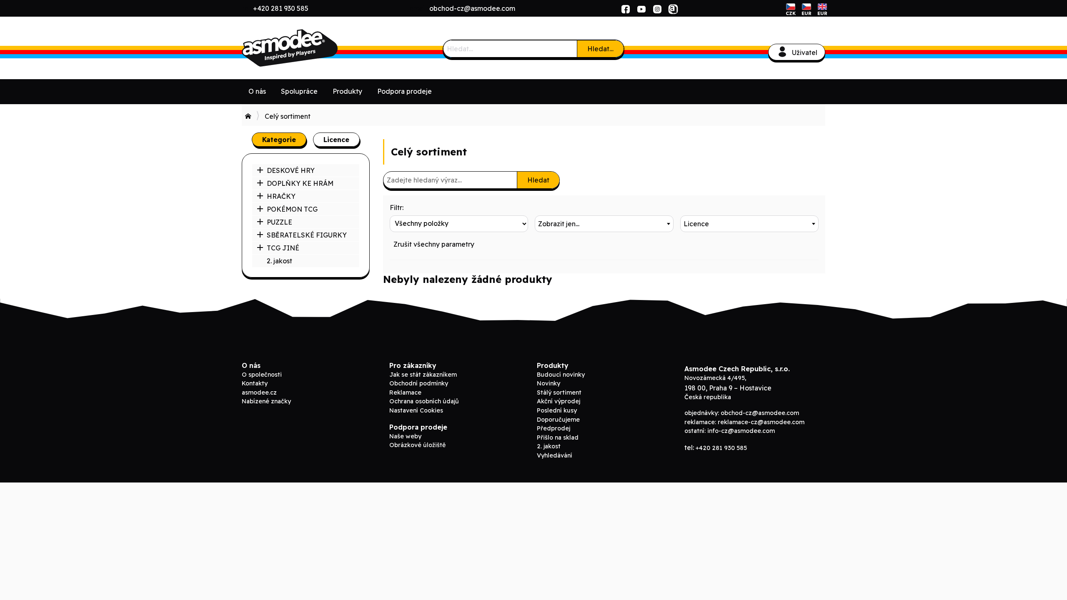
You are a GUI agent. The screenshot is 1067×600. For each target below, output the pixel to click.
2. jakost (279, 261)
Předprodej (553, 428)
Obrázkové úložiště (417, 445)
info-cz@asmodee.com (741, 431)
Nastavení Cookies (416, 410)
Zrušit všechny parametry (433, 244)
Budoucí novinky (561, 374)
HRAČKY (281, 196)
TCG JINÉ (283, 248)
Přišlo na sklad (558, 437)
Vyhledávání (554, 455)
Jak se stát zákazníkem (423, 374)
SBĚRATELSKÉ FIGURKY (307, 235)
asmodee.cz (259, 392)
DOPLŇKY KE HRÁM (300, 183)
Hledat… (600, 49)
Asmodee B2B (304, 48)
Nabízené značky (266, 401)
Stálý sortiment (559, 392)
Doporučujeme (558, 419)
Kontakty (255, 383)
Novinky (548, 383)
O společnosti (262, 374)
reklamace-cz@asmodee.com (761, 422)
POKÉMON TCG (292, 209)
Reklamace (405, 392)
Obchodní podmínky (418, 383)
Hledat (538, 180)
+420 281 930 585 (280, 8)
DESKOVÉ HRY (291, 170)
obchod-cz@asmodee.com (472, 8)
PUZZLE (279, 222)
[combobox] (604, 224)
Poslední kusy (557, 410)
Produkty (347, 91)
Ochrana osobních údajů (424, 401)
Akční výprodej (558, 401)
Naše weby (405, 436)
